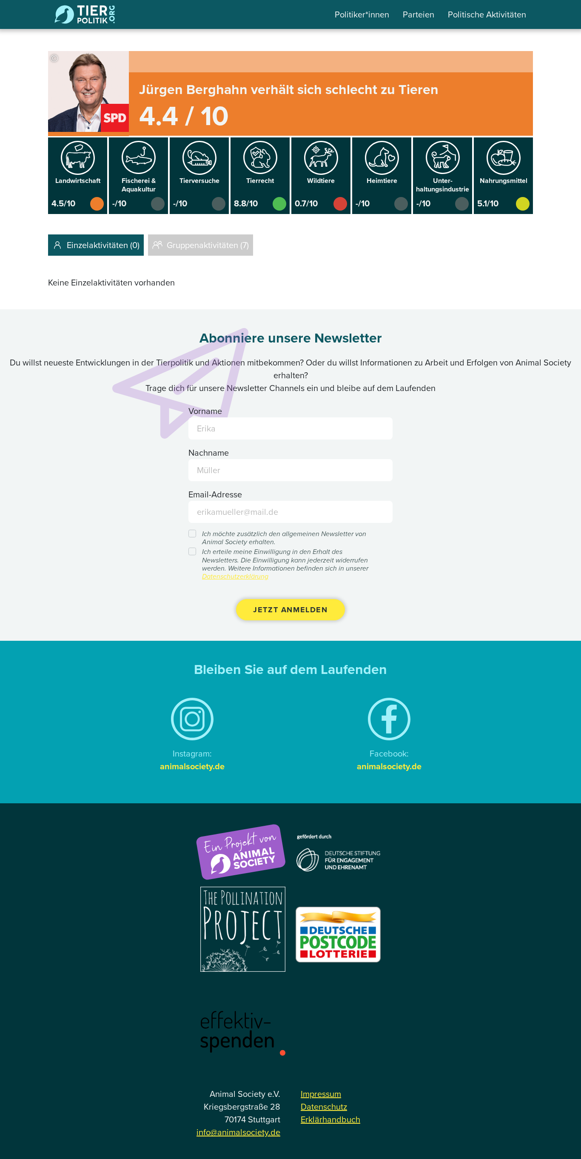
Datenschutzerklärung (235, 576)
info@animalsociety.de (238, 1132)
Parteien (418, 14)
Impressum (321, 1094)
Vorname (205, 411)
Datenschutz (324, 1106)
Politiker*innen (362, 14)
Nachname (208, 452)
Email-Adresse (215, 494)
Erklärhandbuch (330, 1119)
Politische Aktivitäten (487, 14)
